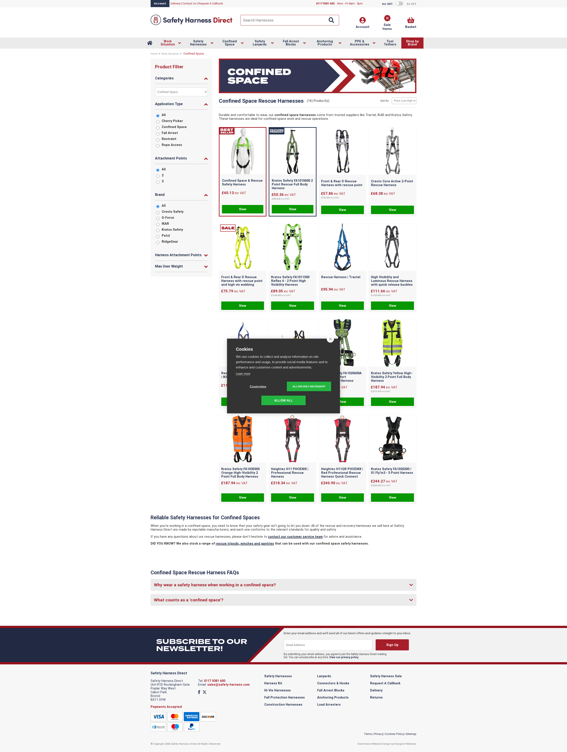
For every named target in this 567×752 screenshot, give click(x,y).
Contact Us (189, 3)
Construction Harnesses (283, 705)
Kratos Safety (172, 230)
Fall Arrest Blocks (330, 690)
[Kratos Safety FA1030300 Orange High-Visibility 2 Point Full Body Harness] (243, 439)
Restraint (169, 139)
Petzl (166, 236)
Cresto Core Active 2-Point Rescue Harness (392, 183)
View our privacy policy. (344, 657)
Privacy (378, 734)
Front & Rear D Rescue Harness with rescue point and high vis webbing (241, 281)
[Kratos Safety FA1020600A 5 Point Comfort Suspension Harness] (343, 343)
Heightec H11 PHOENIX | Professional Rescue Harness (289, 472)
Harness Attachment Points (178, 255)
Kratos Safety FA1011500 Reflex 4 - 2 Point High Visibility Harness (290, 281)
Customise (258, 386)
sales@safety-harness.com (228, 685)
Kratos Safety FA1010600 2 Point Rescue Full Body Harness (292, 184)
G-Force (168, 218)
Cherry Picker (172, 121)
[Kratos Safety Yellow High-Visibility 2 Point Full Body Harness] (392, 343)
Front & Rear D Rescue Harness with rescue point (341, 183)
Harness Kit (273, 683)
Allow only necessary (309, 386)
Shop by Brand (412, 42)
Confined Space (174, 127)
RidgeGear (170, 242)
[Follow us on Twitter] (204, 692)
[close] (330, 339)
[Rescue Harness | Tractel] (343, 247)
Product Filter (169, 66)
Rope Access (172, 145)
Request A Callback (210, 3)
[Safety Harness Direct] (192, 25)
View (242, 209)
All (164, 115)
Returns (376, 697)
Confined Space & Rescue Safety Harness (242, 182)
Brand (160, 195)
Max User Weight (169, 266)
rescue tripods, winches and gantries (245, 543)
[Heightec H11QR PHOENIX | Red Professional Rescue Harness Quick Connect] (343, 439)
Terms (368, 734)
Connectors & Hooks (333, 683)
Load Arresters (329, 705)
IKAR (165, 224)
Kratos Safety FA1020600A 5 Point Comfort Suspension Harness (341, 377)
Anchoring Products (333, 697)
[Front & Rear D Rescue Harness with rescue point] (343, 151)
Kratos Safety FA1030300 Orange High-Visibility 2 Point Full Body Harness (240, 472)
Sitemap (411, 734)
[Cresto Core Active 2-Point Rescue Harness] (392, 151)
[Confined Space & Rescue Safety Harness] (242, 151)
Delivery (175, 3)
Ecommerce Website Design (374, 743)
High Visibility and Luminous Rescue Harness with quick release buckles (392, 281)
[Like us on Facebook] (199, 692)
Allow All (283, 400)
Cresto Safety (172, 212)
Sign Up (392, 645)
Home (154, 53)
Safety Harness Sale (386, 676)
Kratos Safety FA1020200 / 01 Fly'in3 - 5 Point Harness (392, 471)
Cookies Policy (394, 734)
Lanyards (324, 676)
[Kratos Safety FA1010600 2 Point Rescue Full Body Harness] (292, 151)
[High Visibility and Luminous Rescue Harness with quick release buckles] (392, 247)
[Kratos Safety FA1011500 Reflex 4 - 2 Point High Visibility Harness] (293, 247)
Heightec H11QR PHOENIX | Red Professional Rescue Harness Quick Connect (342, 472)
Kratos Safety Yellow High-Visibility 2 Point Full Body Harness (391, 377)
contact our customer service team (295, 537)
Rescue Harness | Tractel (340, 277)
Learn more (243, 373)
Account (160, 3)
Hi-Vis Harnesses (277, 690)
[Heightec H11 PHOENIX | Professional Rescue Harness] (293, 439)
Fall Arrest (170, 133)
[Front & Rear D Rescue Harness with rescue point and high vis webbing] (243, 247)
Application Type (169, 104)
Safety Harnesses (278, 676)
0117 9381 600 (214, 681)
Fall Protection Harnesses (284, 697)
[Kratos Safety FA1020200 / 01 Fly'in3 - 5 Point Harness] (392, 439)
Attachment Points (171, 158)
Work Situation (170, 53)
